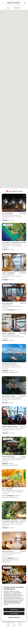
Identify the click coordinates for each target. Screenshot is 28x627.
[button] (4, 220)
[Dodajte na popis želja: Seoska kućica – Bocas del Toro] (24, 567)
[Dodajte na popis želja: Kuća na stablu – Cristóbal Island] (24, 225)
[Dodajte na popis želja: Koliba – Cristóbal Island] (24, 255)
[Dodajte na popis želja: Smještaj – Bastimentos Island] (24, 408)
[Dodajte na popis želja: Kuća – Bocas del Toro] (24, 285)
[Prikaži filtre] (24, 3)
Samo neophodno (14, 613)
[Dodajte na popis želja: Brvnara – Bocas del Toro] (24, 439)
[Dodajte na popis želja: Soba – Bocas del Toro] (24, 533)
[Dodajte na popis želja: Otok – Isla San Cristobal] (24, 378)
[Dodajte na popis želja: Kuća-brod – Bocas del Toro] (24, 346)
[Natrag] (3, 3)
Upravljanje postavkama (14, 617)
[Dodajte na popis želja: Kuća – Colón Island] (24, 471)
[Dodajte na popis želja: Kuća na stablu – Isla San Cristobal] (24, 503)
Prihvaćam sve (14, 609)
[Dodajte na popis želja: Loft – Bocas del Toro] (24, 195)
